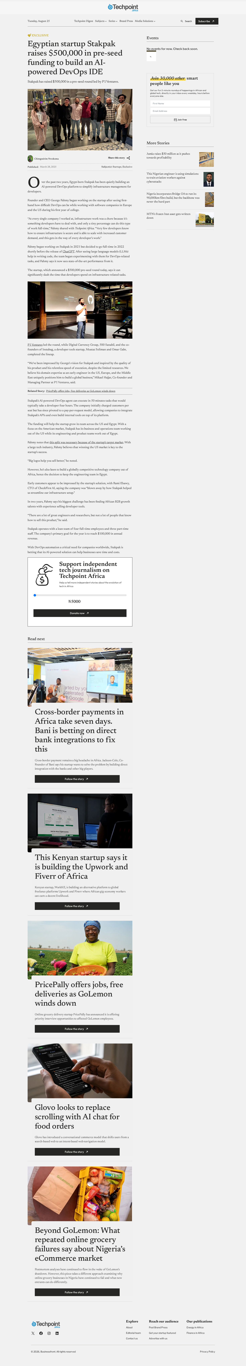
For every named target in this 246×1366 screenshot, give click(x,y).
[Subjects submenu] (106, 21)
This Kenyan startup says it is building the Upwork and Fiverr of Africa (81, 867)
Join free (182, 119)
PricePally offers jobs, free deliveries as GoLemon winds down (80, 391)
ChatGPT (68, 251)
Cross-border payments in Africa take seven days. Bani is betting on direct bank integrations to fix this (79, 731)
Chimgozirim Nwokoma (46, 159)
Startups (117, 167)
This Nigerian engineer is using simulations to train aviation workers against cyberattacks (172, 177)
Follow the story (74, 779)
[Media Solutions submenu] (154, 21)
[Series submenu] (116, 21)
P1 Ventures (35, 345)
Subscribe (204, 21)
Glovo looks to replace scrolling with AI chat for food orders (77, 1117)
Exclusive (127, 167)
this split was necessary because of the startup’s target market (86, 442)
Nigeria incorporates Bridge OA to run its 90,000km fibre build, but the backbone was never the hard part (173, 198)
